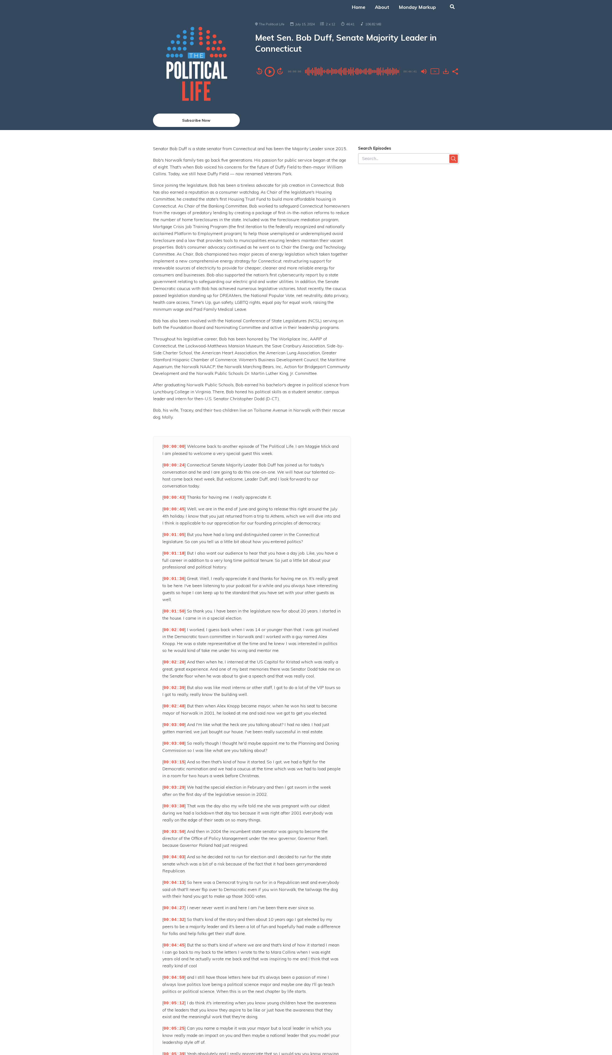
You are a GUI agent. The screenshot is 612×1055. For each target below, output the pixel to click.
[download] (445, 71)
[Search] (450, 7)
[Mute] (423, 71)
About (382, 7)
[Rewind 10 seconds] (259, 71)
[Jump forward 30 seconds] (280, 71)
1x (435, 71)
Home (358, 7)
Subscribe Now (196, 120)
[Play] (270, 72)
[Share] (455, 71)
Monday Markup (417, 7)
